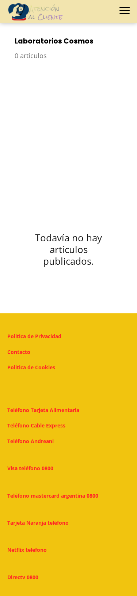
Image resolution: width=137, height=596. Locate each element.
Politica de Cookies (31, 367)
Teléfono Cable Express (36, 425)
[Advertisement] (68, 141)
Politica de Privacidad (34, 336)
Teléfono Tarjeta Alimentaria (43, 410)
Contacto (18, 351)
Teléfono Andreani (30, 441)
